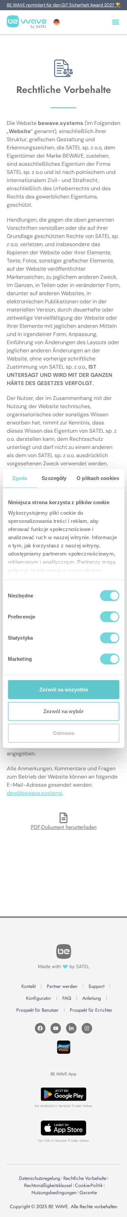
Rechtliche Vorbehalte (84, 1178)
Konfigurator (38, 998)
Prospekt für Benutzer (37, 1010)
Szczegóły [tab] (54, 478)
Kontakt (28, 986)
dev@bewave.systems (34, 793)
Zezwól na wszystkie (63, 689)
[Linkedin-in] (71, 1028)
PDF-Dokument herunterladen (64, 827)
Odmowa (63, 733)
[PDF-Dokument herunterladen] (63, 818)
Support (96, 986)
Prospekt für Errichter (91, 1010)
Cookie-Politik (89, 1185)
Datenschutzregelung (39, 1178)
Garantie (88, 1192)
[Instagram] (87, 1028)
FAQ (66, 998)
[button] (56, 22)
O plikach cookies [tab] (98, 478)
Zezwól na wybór (63, 711)
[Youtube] (55, 1028)
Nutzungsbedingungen (54, 1192)
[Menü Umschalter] (115, 22)
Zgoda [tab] (19, 478)
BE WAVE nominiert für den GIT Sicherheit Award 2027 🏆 (64, 5)
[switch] (109, 616)
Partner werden (62, 986)
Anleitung (91, 998)
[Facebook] (40, 1028)
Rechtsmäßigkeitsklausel (48, 1185)
